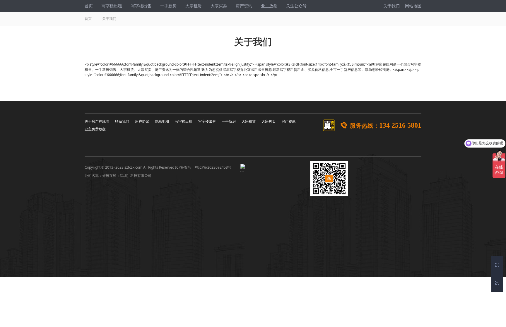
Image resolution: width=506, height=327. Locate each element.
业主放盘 (269, 5)
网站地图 (412, 5)
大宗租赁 (193, 5)
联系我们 (122, 121)
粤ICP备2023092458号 (213, 167)
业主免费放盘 (95, 128)
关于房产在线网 (97, 121)
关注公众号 (296, 5)
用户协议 (142, 121)
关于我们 (392, 5)
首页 (89, 5)
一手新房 (168, 5)
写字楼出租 (112, 5)
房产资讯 (244, 5)
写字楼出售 (141, 5)
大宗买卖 (219, 5)
